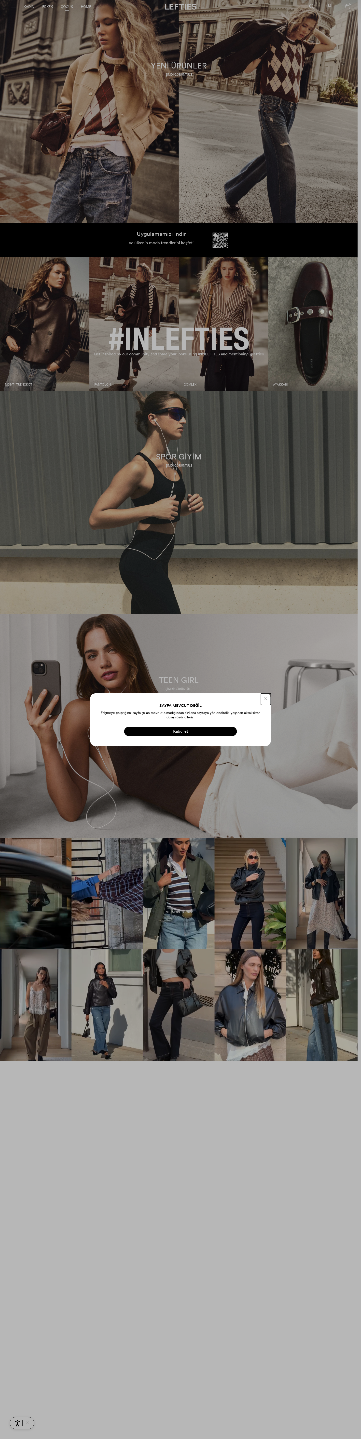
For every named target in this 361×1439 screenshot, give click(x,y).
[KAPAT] (266, 699)
